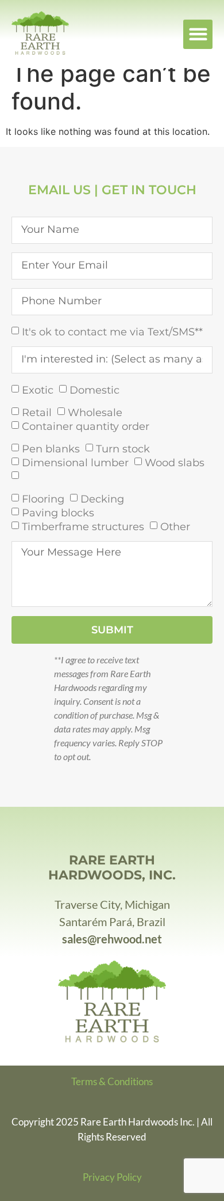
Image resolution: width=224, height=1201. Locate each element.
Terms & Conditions (112, 1081)
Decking (102, 498)
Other (175, 526)
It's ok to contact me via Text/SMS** (112, 331)
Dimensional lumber (75, 462)
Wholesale (95, 412)
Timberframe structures (83, 526)
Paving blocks (58, 512)
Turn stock (123, 448)
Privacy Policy (112, 1177)
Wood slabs (174, 462)
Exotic (37, 389)
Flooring (43, 498)
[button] (198, 34)
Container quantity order (85, 426)
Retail (37, 412)
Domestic (94, 389)
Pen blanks (51, 448)
